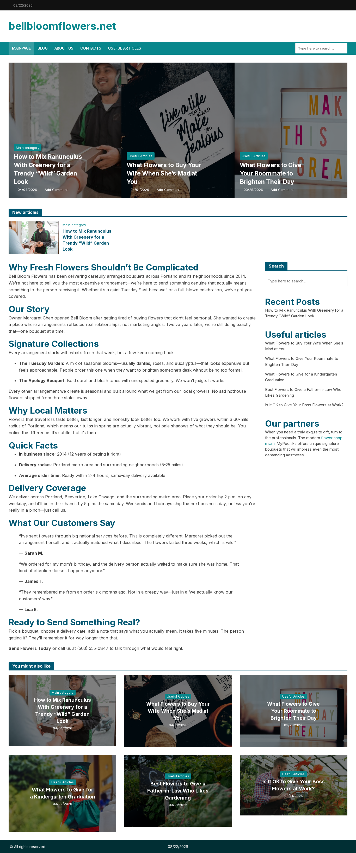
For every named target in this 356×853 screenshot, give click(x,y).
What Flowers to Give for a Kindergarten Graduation (62, 793)
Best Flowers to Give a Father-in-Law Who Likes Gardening (177, 791)
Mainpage (21, 48)
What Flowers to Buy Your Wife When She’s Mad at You (164, 173)
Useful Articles (124, 48)
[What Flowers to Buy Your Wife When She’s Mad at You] (193, 130)
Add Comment (56, 189)
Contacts (90, 48)
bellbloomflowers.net (62, 26)
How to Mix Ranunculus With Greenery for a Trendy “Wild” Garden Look (48, 169)
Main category (27, 148)
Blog (43, 48)
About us (63, 48)
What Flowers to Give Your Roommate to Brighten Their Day (271, 173)
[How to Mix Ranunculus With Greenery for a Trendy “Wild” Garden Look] (80, 130)
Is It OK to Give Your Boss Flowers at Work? (304, 404)
